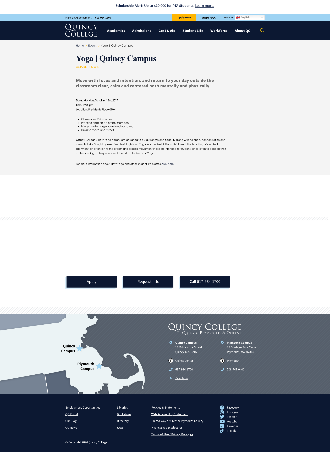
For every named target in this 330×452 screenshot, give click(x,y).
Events (92, 45)
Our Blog (71, 421)
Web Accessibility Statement (169, 414)
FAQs (120, 428)
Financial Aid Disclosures (167, 428)
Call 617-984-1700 (205, 281)
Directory (123, 421)
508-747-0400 (235, 369)
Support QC (209, 17)
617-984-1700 (103, 17)
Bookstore (124, 414)
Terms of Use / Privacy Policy (170, 434)
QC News (71, 428)
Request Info (148, 281)
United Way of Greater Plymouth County (177, 421)
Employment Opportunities (82, 407)
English (245, 17)
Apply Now (184, 17)
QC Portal (71, 414)
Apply (91, 281)
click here (167, 163)
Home (80, 45)
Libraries (122, 407)
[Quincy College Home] (81, 36)
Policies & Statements (165, 407)
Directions (181, 378)
